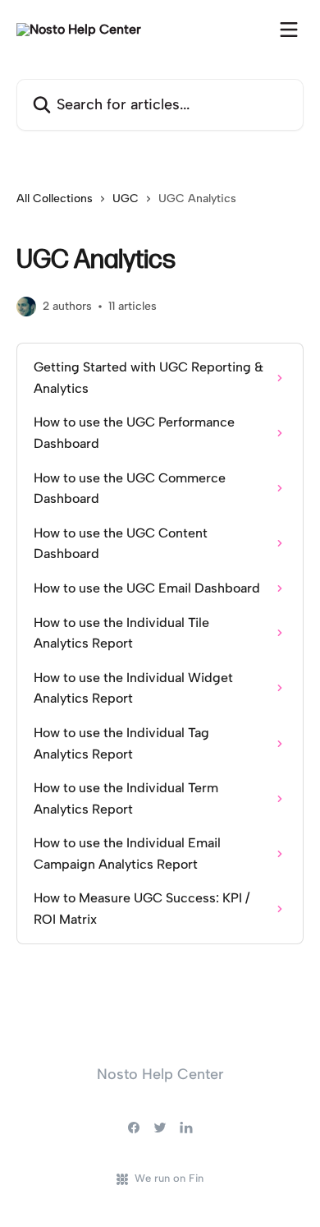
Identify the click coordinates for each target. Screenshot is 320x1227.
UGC (125, 198)
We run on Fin (169, 1178)
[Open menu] (289, 29)
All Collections (54, 198)
